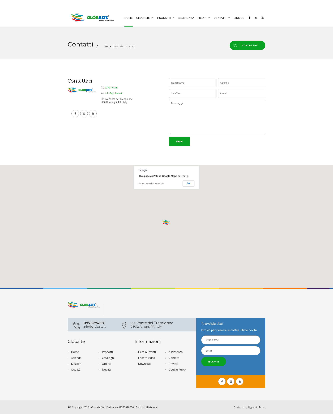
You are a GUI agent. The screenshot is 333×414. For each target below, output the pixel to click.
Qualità (75, 370)
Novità (106, 370)
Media (202, 17)
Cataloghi (108, 358)
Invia (179, 141)
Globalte (143, 17)
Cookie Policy (177, 370)
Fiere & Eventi (147, 352)
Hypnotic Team (256, 407)
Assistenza (186, 17)
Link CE (239, 17)
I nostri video (146, 358)
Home (128, 17)
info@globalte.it (114, 93)
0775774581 (111, 87)
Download (144, 364)
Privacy (173, 364)
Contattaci (250, 45)
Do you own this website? (151, 183)
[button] (166, 222)
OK (188, 183)
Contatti (220, 17)
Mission (76, 364)
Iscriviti (213, 361)
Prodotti (164, 17)
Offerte (106, 364)
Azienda (76, 358)
